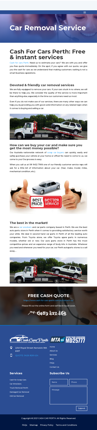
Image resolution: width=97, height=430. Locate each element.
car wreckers (25, 227)
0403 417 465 (48, 313)
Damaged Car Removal (19, 392)
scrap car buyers (55, 152)
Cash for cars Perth (19, 63)
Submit (81, 408)
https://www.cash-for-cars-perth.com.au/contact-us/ (48, 300)
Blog (52, 359)
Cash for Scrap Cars (18, 380)
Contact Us (54, 367)
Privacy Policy (46, 425)
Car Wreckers (15, 384)
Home (52, 347)
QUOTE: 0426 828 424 (26, 355)
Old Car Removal (17, 396)
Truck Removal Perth (19, 388)
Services (53, 355)
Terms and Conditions (66, 425)
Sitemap (34, 425)
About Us (54, 351)
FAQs (52, 363)
